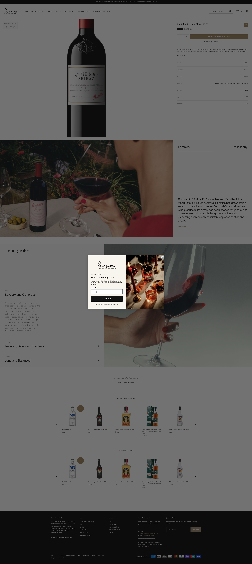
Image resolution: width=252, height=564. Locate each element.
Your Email (95, 288)
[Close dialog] (162, 257)
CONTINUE (106, 299)
